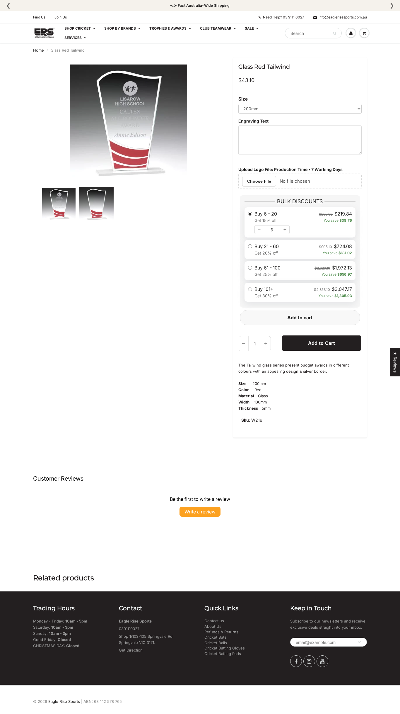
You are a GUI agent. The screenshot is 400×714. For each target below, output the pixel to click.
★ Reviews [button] (395, 362)
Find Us (39, 17)
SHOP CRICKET (77, 28)
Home (38, 50)
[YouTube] (322, 661)
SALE (249, 28)
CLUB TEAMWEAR (215, 28)
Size (243, 99)
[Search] (334, 33)
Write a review (200, 512)
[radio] (300, 222)
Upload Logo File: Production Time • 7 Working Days (290, 169)
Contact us (214, 620)
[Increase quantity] (285, 229)
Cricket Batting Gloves (224, 648)
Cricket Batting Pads (222, 653)
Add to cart (299, 317)
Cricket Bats (215, 637)
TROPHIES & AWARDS (168, 28)
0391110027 (129, 628)
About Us (212, 626)
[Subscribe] (360, 642)
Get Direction (131, 650)
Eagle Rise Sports (64, 701)
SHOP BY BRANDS (120, 28)
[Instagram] (309, 661)
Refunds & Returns (221, 632)
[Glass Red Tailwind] (129, 123)
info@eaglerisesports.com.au (343, 17)
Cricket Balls (215, 642)
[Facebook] (296, 661)
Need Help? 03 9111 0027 (283, 17)
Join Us (60, 17)
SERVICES (73, 37)
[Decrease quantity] (259, 229)
